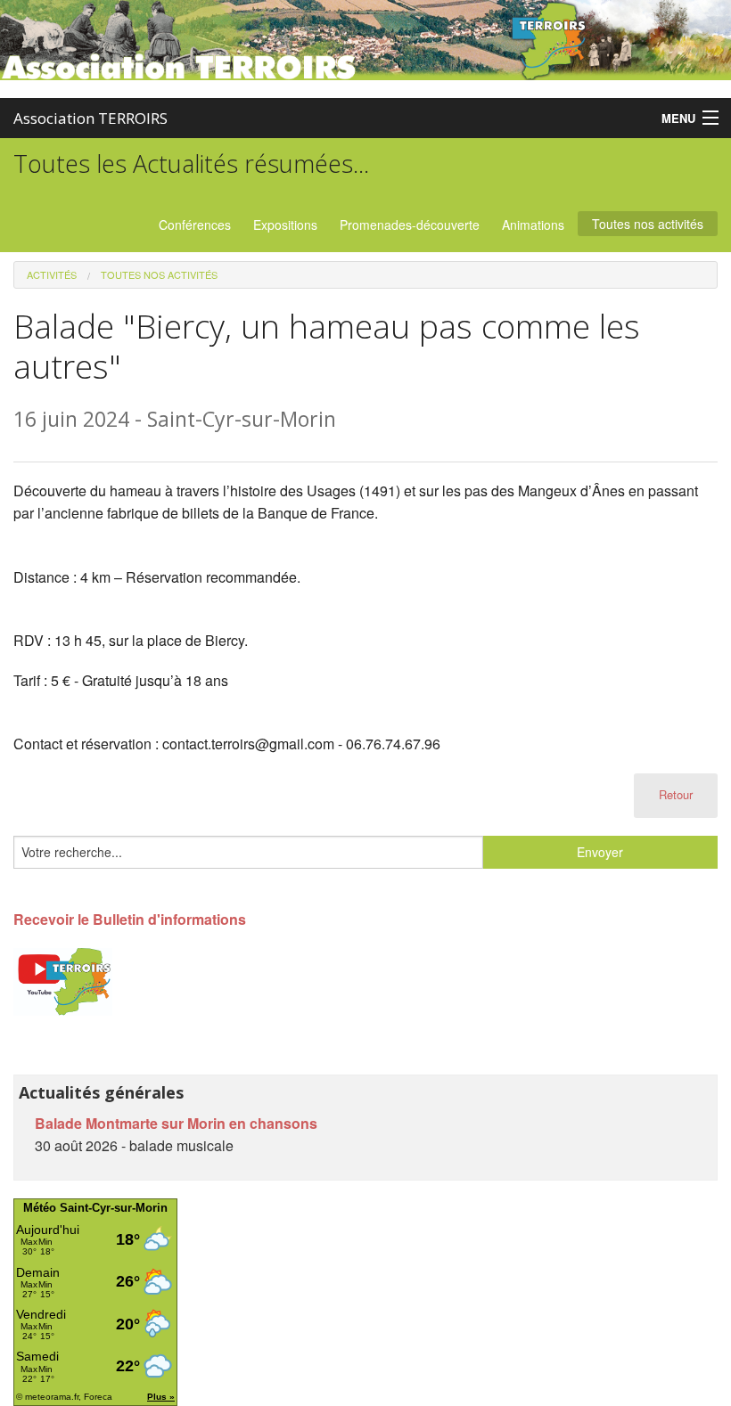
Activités (52, 274)
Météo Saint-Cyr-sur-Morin (95, 1207)
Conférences (195, 224)
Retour (676, 794)
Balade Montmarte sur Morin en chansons (176, 1123)
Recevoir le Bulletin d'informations (129, 919)
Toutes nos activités (647, 224)
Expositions (285, 224)
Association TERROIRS (90, 118)
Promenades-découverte (410, 224)
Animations (533, 224)
